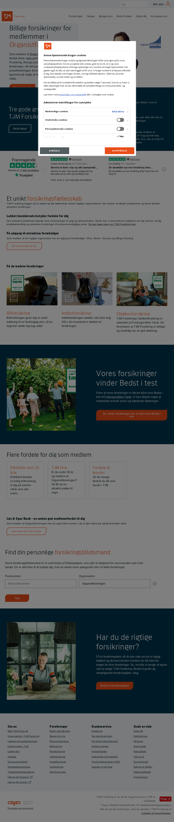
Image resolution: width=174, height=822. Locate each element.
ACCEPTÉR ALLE (119, 150)
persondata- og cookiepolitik (72, 94)
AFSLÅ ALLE (54, 150)
